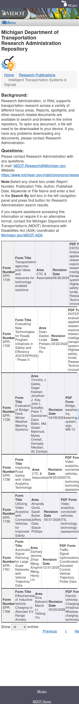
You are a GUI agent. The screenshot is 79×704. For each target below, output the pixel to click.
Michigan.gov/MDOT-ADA (22, 235)
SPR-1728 (7, 417)
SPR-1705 (7, 277)
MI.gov (72, 5)
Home (9, 74)
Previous (50, 631)
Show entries (19, 626)
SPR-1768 (7, 609)
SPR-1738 (7, 477)
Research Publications (37, 74)
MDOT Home (42, 701)
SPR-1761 (7, 567)
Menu (11, 22)
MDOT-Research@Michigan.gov (40, 165)
